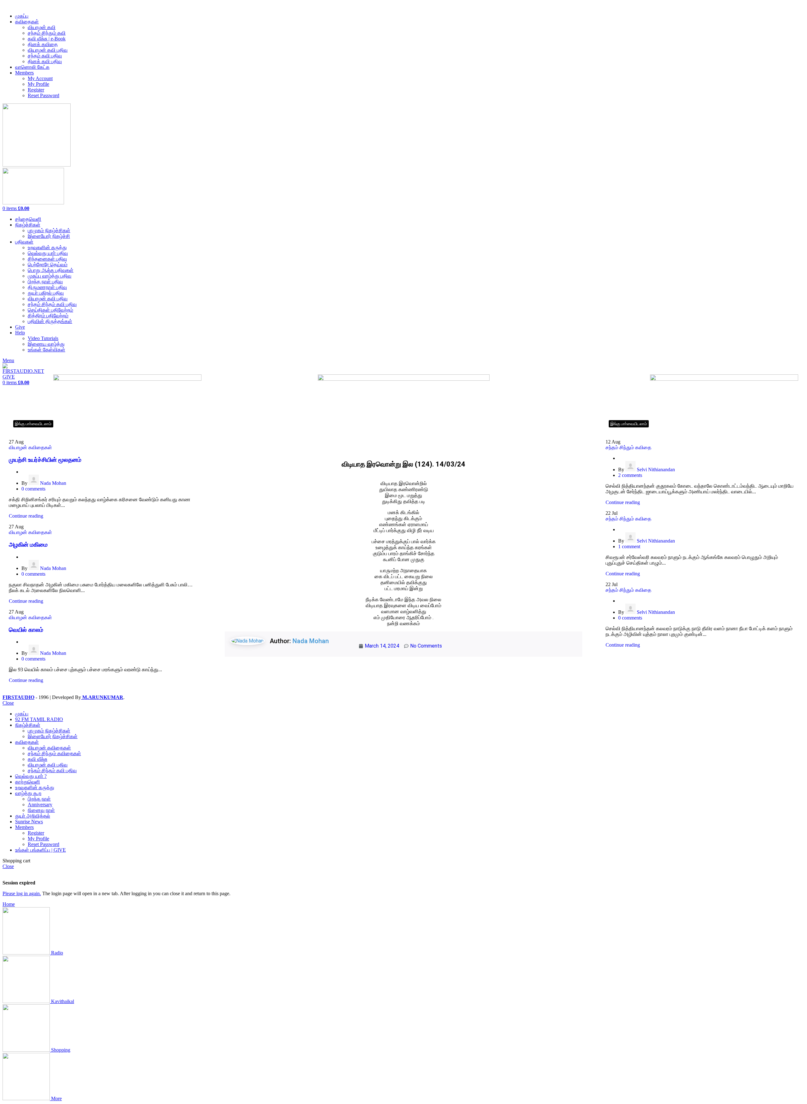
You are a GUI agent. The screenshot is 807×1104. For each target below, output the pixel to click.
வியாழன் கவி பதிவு (47, 50)
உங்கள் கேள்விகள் (46, 349)
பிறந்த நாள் (39, 799)
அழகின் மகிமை (28, 544)
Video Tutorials (43, 338)
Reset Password (43, 95)
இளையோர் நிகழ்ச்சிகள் (53, 736)
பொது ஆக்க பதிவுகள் (50, 270)
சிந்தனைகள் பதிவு (47, 258)
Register (36, 89)
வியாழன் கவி (41, 27)
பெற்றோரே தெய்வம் (47, 264)
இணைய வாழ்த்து (46, 344)
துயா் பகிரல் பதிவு (46, 293)
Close (8, 703)
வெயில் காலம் (26, 629)
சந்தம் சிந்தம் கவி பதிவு (52, 304)
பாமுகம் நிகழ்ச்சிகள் (49, 230)
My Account (40, 78)
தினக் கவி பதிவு (45, 61)
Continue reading (26, 516)
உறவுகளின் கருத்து (47, 247)
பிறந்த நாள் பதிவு (45, 281)
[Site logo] (37, 164)
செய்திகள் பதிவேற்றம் (50, 310)
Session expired (19, 882)
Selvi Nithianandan (656, 469)
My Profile (38, 84)
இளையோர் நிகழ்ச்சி (49, 236)
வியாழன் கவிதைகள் (30, 447)
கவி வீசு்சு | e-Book (47, 38)
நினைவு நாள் (41, 810)
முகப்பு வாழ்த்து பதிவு (49, 276)
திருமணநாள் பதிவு (47, 287)
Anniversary (40, 804)
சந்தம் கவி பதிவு (45, 55)
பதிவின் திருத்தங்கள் (50, 321)
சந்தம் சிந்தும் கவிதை (628, 447)
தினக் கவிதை (43, 44)
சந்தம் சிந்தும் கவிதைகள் (54, 753)
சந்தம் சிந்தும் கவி (47, 33)
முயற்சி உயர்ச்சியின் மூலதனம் (45, 459)
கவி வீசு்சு (37, 759)
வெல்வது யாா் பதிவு (48, 253)
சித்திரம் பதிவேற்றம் (48, 315)
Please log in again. (22, 893)
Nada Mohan (53, 483)
